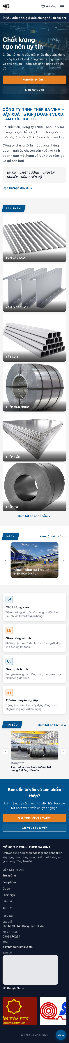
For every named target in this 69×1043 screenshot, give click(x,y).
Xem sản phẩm (34, 79)
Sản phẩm (9, 882)
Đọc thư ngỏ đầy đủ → (18, 188)
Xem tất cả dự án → (53, 536)
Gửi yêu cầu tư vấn (34, 827)
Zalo (61, 1034)
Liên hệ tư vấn (34, 90)
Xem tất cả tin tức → (52, 725)
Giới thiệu (9, 895)
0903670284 (11, 936)
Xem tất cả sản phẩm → (34, 516)
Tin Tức (7, 908)
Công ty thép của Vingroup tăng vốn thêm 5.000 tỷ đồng (34, 768)
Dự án (6, 888)
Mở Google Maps (13, 988)
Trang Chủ (9, 875)
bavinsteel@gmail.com (18, 947)
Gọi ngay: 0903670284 (34, 817)
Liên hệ (7, 901)
